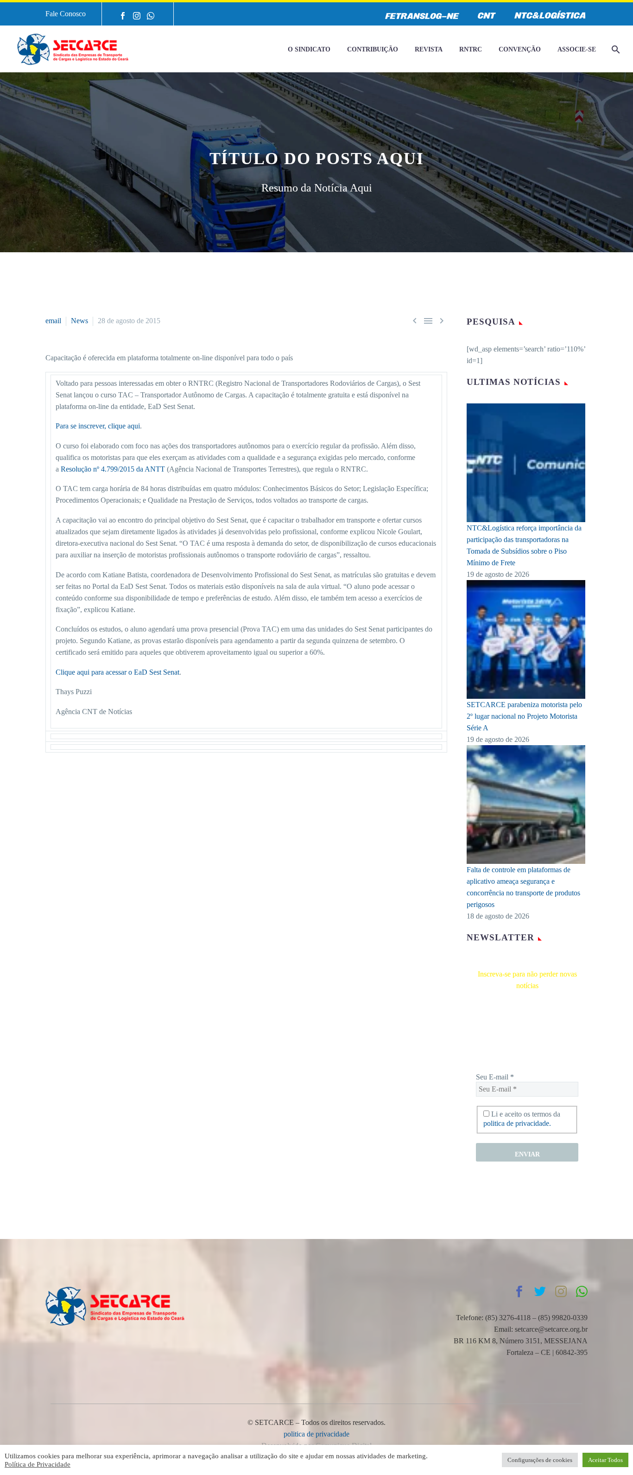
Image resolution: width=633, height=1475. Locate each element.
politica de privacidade (316, 1434)
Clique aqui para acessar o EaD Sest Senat (117, 672)
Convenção (520, 49)
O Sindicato (309, 49)
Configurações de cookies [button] (539, 1459)
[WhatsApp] (151, 15)
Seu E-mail (495, 1077)
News (79, 321)
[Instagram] (137, 15)
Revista (429, 49)
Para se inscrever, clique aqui (98, 426)
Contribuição (372, 49)
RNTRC (470, 49)
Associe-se (576, 49)
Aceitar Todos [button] (605, 1459)
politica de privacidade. (517, 1123)
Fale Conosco (65, 14)
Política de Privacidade (37, 1464)
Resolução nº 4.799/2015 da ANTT (113, 469)
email (53, 321)
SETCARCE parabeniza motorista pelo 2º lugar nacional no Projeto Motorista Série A (524, 716)
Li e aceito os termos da (521, 1118)
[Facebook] (123, 15)
